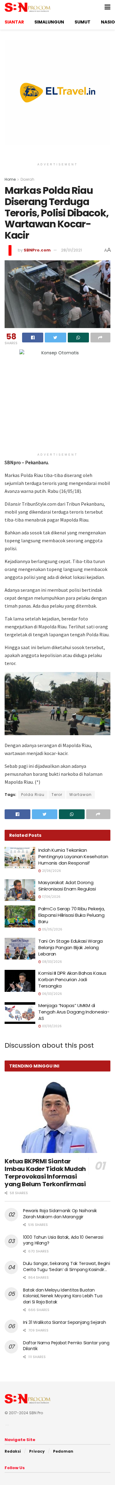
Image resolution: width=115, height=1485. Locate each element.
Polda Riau (32, 794)
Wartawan (80, 794)
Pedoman (63, 1451)
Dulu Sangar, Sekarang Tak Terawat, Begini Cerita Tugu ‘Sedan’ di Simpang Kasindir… (66, 1266)
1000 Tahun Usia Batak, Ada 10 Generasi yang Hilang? (63, 1240)
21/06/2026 (51, 871)
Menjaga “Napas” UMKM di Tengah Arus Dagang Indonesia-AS (73, 1011)
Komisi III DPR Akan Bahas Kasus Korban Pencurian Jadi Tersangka (72, 979)
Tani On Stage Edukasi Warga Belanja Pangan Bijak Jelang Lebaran (70, 947)
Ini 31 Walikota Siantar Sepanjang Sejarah (64, 1322)
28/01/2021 (71, 250)
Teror (57, 794)
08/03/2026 (51, 961)
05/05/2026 (51, 929)
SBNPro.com (37, 250)
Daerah (27, 179)
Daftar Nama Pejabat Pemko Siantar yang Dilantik (66, 1346)
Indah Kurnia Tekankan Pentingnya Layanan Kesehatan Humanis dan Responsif (73, 856)
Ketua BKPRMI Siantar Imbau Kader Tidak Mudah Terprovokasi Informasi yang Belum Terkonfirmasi (45, 1172)
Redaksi (13, 1451)
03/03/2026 (51, 1026)
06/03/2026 (51, 994)
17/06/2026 (50, 896)
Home (10, 179)
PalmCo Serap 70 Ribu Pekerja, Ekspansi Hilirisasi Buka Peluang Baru (71, 915)
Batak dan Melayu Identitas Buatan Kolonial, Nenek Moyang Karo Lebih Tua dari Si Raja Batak (62, 1296)
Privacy (37, 1451)
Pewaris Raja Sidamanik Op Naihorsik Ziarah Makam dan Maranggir (60, 1214)
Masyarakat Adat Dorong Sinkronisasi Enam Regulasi (67, 885)
